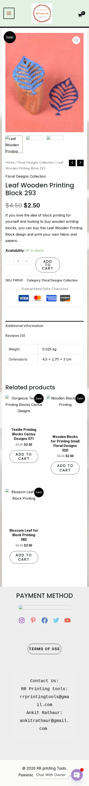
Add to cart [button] (24, 456)
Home (9, 162)
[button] (76, 40)
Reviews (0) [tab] (15, 335)
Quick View (24, 421)
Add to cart (47, 264)
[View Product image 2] (34, 144)
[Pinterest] (33, 620)
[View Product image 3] (55, 144)
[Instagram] (22, 620)
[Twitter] (56, 620)
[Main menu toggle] (8, 13)
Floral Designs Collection (35, 162)
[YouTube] (67, 620)
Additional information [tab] (24, 326)
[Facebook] (44, 620)
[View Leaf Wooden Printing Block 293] (14, 144)
